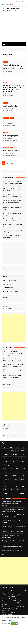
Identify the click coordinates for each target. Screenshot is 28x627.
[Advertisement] (14, 26)
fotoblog (6, 461)
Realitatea (21, 482)
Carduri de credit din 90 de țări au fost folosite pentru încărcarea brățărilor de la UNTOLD (13, 189)
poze (22, 479)
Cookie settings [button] (6, 623)
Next (12, 163)
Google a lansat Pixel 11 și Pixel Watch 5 (13, 531)
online (5, 475)
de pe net (6, 117)
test (23, 486)
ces (23, 454)
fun (14, 461)
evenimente (7, 457)
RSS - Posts (6, 306)
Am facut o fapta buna (11, 106)
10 (18, 140)
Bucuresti (6, 454)
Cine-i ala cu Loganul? (11, 150)
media (23, 468)
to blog (5, 62)
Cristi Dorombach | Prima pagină (12, 291)
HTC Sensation (6, 610)
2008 (11, 447)
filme (22, 457)
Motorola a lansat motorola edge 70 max (13, 550)
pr (5, 482)
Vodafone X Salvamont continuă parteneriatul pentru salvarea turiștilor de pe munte (13, 67)
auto (23, 447)
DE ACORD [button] (15, 623)
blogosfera (21, 450)
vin (13, 493)
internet (16, 465)
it (23, 465)
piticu (22, 475)
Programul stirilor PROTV (9, 597)
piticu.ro (6, 479)
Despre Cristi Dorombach (18, 2)
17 (16, 110)
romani (6, 486)
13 (18, 155)
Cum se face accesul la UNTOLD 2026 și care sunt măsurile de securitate (12, 202)
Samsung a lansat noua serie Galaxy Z (12, 546)
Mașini (11, 468)
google (22, 461)
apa (17, 447)
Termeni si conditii (6, 2)
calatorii (15, 454)
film (16, 457)
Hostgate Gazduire (8, 435)
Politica (15, 479)
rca (12, 482)
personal (14, 475)
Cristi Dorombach (9, 71)
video (5, 493)
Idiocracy (6, 465)
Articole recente (10, 177)
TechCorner (9, 347)
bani (5, 450)
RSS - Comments (8, 308)
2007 (5, 447)
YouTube (21, 493)
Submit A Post (7, 284)
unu (18, 490)
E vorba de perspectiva (11, 136)
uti (23, 490)
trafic (12, 490)
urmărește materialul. (7, 620)
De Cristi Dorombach (11, 8)
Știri (5, 82)
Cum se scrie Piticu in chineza (10, 599)
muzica (6, 472)
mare (4, 468)
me (17, 468)
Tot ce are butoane (9, 121)
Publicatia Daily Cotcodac (9, 612)
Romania (15, 486)
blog (12, 450)
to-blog (5, 490)
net (14, 472)
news (22, 472)
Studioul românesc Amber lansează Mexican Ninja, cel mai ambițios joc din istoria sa (13, 353)
